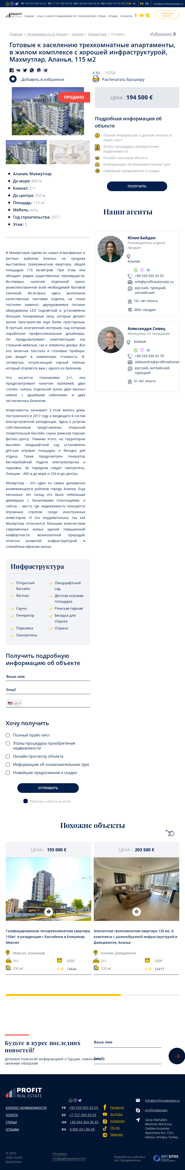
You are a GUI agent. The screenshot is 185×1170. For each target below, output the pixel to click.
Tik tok (115, 1127)
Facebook (117, 1107)
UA (87, 3)
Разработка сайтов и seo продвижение (129, 1158)
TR (33, 3)
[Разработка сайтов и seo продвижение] (166, 1158)
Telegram (116, 1134)
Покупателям (86, 16)
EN (147, 3)
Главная (29, 16)
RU (112, 3)
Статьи (102, 16)
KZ (60, 3)
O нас (40, 16)
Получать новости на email (50, 801)
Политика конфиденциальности (69, 1156)
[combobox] (14, 703)
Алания (78, 34)
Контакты (126, 16)
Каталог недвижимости (61, 16)
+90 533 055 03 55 (149, 275)
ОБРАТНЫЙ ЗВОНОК (167, 15)
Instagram (117, 1121)
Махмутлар (97, 34)
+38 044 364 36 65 (84, 1122)
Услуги (12, 1115)
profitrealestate (156, 1110)
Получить (137, 186)
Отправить (48, 788)
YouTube (116, 1114)
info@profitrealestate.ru (168, 4)
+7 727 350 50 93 (82, 1114)
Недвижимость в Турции (47, 34)
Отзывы (113, 16)
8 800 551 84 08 (82, 1129)
